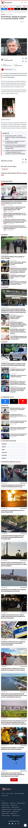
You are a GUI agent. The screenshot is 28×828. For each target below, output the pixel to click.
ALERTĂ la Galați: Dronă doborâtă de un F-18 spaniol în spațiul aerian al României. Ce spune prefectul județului (15, 152)
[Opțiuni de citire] (25, 825)
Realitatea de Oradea (15, 807)
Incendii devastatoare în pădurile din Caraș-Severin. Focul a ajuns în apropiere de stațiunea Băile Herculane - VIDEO (14, 208)
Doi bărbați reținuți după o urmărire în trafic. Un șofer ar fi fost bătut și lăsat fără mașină (13, 364)
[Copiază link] (23, 58)
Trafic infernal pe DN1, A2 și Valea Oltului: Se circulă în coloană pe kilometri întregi (15, 137)
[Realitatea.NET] (6, 3)
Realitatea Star (12, 803)
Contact (3, 793)
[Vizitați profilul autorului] (2, 60)
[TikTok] (24, 9)
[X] (17, 9)
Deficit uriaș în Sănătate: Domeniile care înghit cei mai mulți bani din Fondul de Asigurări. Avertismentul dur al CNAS (18, 324)
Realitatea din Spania (16, 815)
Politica (5, 223)
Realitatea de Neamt (5, 805)
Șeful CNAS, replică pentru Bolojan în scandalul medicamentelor (16, 317)
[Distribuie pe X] (26, 61)
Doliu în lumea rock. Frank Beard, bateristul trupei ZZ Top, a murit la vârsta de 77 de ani (18, 283)
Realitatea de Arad (15, 811)
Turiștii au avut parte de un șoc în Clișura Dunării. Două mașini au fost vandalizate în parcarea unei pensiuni (13, 616)
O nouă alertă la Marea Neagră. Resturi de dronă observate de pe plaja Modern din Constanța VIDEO (15, 146)
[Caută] (22, 2)
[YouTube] (11, 9)
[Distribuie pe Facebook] (26, 58)
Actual (3, 14)
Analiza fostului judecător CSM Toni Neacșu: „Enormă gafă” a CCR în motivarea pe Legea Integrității (17, 390)
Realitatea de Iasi (13, 813)
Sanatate (3, 204)
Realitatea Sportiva (5, 803)
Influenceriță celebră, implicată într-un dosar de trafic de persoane (18, 263)
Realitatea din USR (14, 805)
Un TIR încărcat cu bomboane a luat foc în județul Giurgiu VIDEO (15, 142)
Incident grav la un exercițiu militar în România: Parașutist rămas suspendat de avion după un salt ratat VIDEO (12, 774)
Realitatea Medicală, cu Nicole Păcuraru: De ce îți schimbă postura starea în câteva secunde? (14, 203)
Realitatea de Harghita (17, 809)
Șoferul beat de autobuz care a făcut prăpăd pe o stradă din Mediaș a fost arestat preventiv (18, 383)
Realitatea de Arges (5, 813)
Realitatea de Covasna (6, 807)
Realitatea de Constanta (6, 811)
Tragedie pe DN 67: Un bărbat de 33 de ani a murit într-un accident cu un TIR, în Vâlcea (13, 669)
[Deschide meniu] (25, 2)
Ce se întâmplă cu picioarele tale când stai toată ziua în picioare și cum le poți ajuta (18, 338)
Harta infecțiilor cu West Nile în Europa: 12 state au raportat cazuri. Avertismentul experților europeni (18, 331)
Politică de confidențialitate (19, 793)
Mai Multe (14, 779)
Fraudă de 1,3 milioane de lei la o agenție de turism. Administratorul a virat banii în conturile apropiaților (13, 643)
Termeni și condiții (9, 793)
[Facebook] (4, 9)
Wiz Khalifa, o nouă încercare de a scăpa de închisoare (18, 376)
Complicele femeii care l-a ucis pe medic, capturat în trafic (18, 370)
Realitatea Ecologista (21, 803)
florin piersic (5, 169)
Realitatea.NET (8, 60)
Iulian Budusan (23, 483)
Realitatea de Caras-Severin (7, 809)
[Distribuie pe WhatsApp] (23, 61)
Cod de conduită (5, 795)
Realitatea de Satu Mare (6, 815)
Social (4, 211)
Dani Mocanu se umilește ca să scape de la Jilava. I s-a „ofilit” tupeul (17, 277)
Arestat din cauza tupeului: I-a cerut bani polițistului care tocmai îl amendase (12, 748)
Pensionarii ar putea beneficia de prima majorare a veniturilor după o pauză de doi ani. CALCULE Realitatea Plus (15, 227)
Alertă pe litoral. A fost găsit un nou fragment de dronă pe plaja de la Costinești (13, 590)
